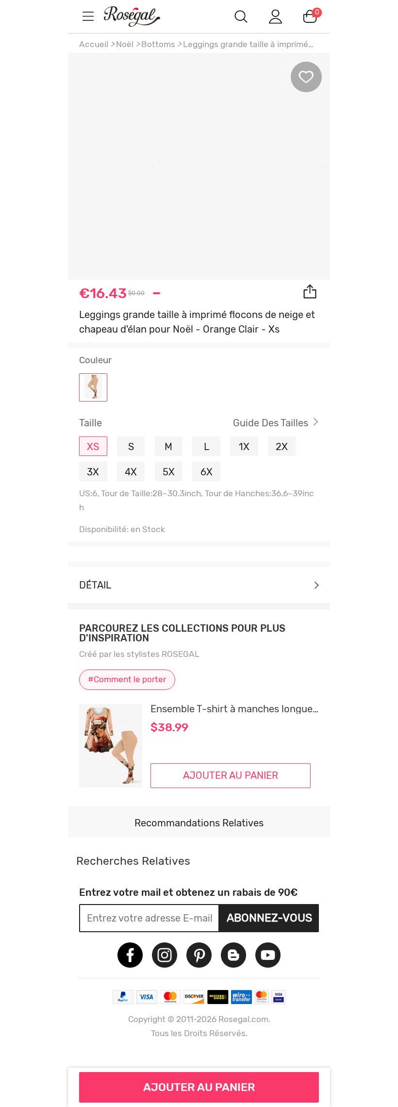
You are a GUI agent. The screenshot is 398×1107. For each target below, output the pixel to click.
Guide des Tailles (270, 423)
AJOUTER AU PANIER (199, 1087)
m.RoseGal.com (140, 16)
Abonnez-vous (269, 917)
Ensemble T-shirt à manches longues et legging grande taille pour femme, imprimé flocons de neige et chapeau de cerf (234, 709)
